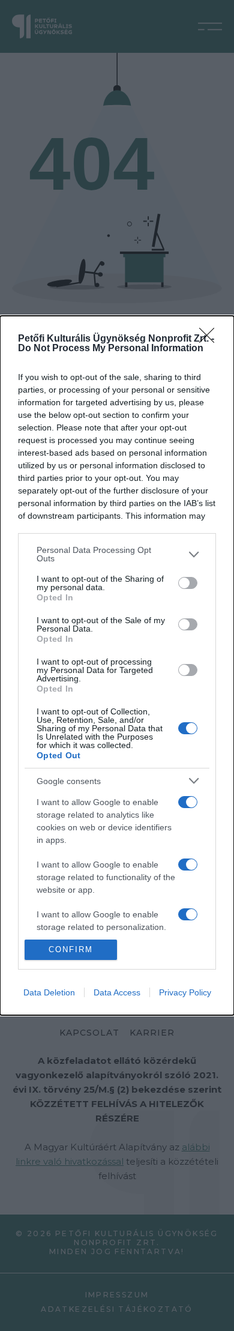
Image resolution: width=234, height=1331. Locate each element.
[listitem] (117, 554)
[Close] (210, 339)
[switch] (187, 583)
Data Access (117, 992)
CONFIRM (71, 949)
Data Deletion (49, 992)
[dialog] (117, 665)
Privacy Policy (185, 992)
